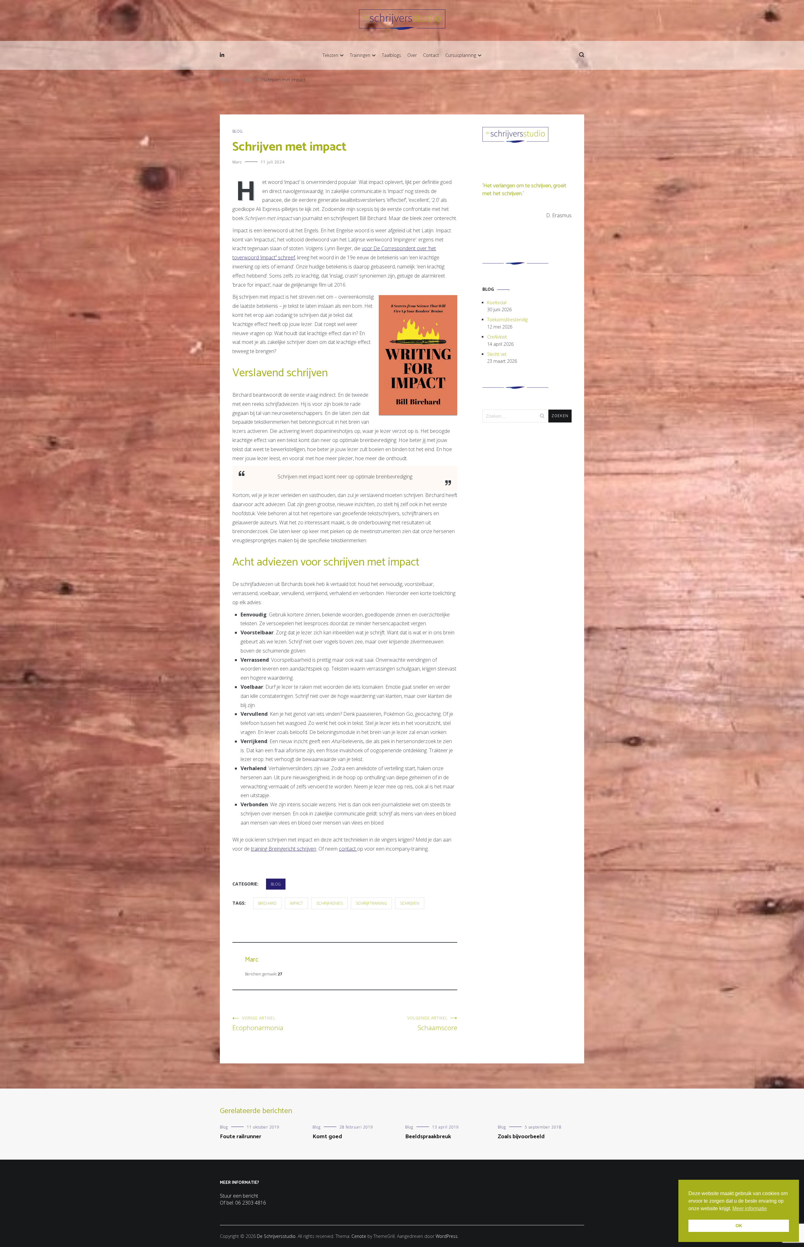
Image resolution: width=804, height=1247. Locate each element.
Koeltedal (496, 303)
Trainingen (360, 55)
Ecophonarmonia (257, 1023)
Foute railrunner (240, 1136)
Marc (237, 162)
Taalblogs (391, 55)
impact (296, 903)
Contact (431, 55)
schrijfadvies (329, 903)
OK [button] (739, 1225)
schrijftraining (371, 903)
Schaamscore (432, 1023)
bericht (250, 1195)
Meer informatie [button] (749, 1208)
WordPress (447, 1236)
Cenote (358, 1236)
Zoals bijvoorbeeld (521, 1136)
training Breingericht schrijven (283, 848)
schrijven (409, 903)
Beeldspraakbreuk (428, 1136)
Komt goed (327, 1136)
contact (348, 848)
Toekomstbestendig (507, 320)
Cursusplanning (460, 55)
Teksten (330, 55)
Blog (237, 131)
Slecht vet (497, 354)
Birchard (267, 903)
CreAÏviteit (497, 337)
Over (412, 55)
